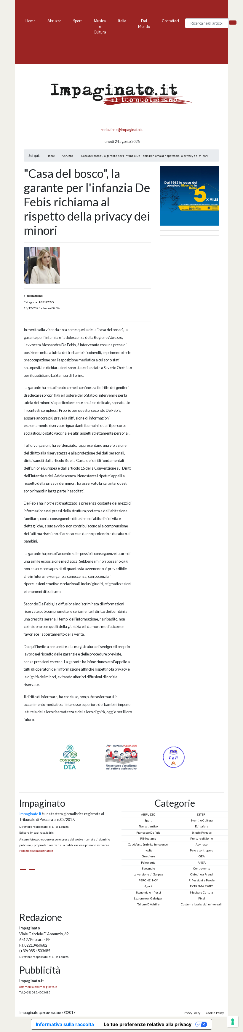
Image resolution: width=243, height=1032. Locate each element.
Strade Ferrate (202, 832)
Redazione (35, 295)
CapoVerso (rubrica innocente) (148, 844)
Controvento (201, 868)
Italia (122, 20)
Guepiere (148, 856)
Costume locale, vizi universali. (201, 904)
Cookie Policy (215, 1013)
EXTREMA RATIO (201, 886)
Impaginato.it (30, 813)
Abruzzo (54, 20)
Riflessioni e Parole (201, 880)
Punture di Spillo (201, 838)
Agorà (148, 886)
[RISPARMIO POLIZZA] (144, 756)
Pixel (201, 898)
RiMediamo (148, 838)
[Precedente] (114, 773)
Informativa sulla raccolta (65, 1024)
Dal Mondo (144, 23)
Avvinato (201, 844)
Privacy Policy (191, 1013)
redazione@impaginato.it (122, 129)
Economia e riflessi (148, 892)
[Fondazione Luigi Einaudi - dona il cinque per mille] (189, 195)
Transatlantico (148, 826)
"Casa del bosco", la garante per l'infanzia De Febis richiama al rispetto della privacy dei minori (144, 155)
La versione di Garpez (148, 874)
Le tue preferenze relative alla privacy (147, 1024)
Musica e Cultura (100, 26)
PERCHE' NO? (148, 880)
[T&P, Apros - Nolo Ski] (42, 756)
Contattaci (170, 20)
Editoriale (201, 826)
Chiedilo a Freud (201, 874)
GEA (202, 856)
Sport (77, 20)
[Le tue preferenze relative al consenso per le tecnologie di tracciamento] (232, 1021)
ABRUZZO (46, 302)
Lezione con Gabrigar (148, 898)
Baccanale (148, 868)
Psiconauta (148, 862)
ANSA (202, 862)
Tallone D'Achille (148, 904)
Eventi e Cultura (202, 820)
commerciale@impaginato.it (38, 986)
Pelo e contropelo (201, 850)
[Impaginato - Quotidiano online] (121, 94)
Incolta (148, 850)
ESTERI (201, 814)
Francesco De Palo (148, 832)
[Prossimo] (129, 773)
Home (30, 20)
